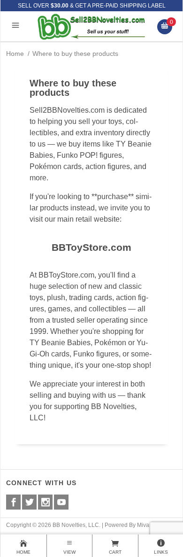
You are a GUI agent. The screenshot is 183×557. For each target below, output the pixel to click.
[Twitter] (29, 502)
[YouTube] (61, 502)
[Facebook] (13, 502)
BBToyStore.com (91, 247)
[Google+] (45, 502)
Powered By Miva (127, 525)
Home (15, 53)
